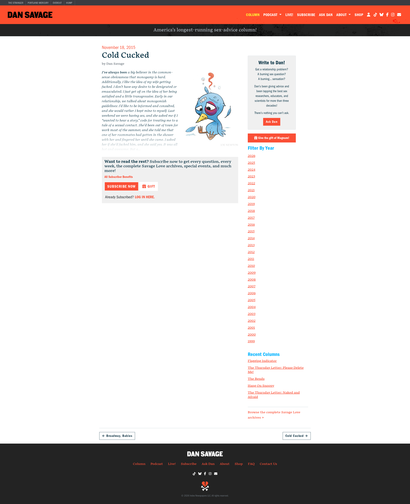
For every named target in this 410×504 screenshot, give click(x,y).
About (342, 14)
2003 (251, 314)
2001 (251, 328)
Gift (150, 186)
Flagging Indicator (262, 361)
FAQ (251, 464)
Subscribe (306, 14)
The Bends (256, 379)
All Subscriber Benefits (118, 177)
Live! (289, 14)
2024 (251, 170)
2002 (251, 321)
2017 (251, 218)
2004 (252, 307)
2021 (251, 190)
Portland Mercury (38, 2)
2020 (251, 197)
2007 (251, 286)
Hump (69, 2)
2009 (252, 273)
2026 (251, 156)
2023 (251, 176)
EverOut (57, 2)
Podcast (270, 14)
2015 (251, 231)
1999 (251, 341)
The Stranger (15, 2)
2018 (251, 211)
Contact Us (268, 464)
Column (252, 14)
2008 (252, 280)
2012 (251, 252)
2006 (252, 293)
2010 (251, 266)
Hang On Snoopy (261, 386)
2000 (252, 335)
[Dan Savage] (30, 15)
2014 (251, 238)
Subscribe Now (121, 186)
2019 (251, 204)
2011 (251, 259)
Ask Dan (325, 14)
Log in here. (145, 197)
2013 (251, 245)
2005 (251, 300)
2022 (251, 183)
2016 (251, 225)
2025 (251, 163)
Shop (359, 14)
